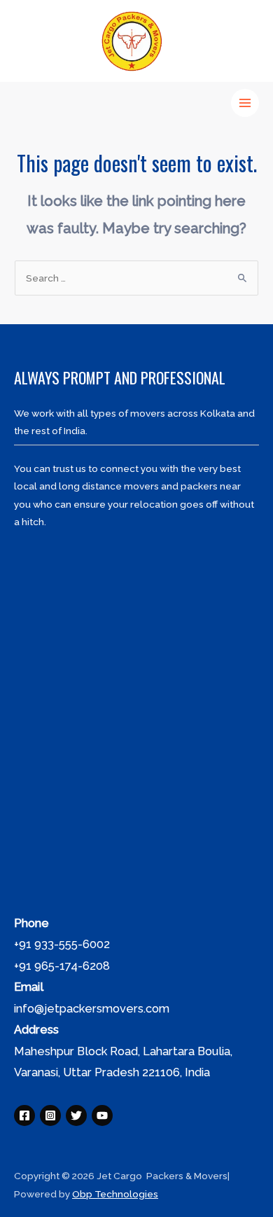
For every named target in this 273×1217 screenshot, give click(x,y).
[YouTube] (102, 1115)
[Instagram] (50, 1115)
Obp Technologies (115, 1193)
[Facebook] (24, 1115)
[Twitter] (76, 1115)
